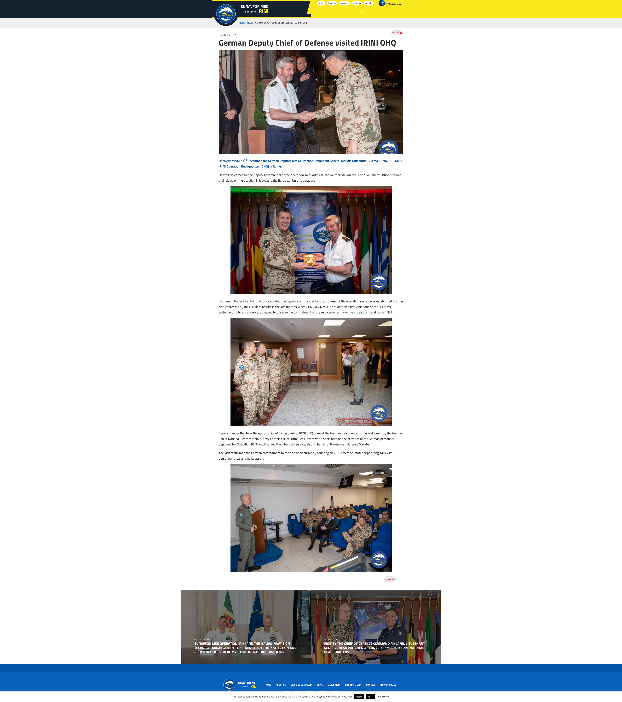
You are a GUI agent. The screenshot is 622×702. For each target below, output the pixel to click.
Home (242, 22)
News (250, 22)
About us (281, 685)
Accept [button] (359, 696)
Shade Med (334, 685)
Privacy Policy (388, 685)
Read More (383, 696)
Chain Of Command (301, 685)
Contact (370, 685)
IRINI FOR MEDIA (353, 685)
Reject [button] (370, 696)
